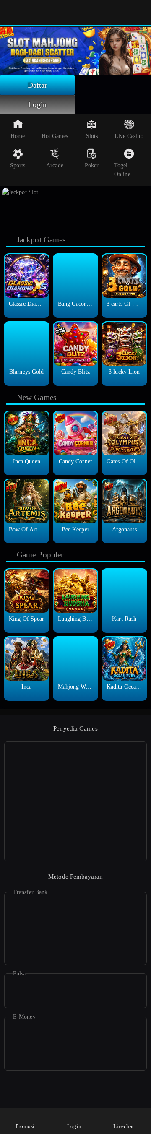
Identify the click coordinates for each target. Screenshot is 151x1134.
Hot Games (55, 136)
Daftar (37, 85)
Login (37, 104)
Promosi (25, 1126)
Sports (18, 165)
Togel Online (122, 169)
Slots (92, 136)
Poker (92, 165)
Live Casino (129, 136)
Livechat (123, 1126)
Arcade (54, 165)
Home (17, 136)
